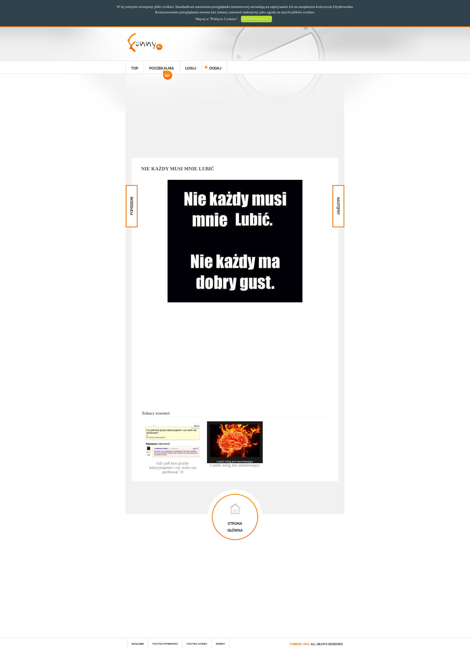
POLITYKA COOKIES (197, 643)
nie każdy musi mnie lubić (177, 168)
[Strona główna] (144, 50)
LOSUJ (190, 67)
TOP (134, 67)
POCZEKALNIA (161, 69)
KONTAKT (220, 643)
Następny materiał (337, 189)
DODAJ (215, 67)
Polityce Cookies (223, 19)
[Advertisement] (235, 117)
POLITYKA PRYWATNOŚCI (165, 643)
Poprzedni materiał (131, 189)
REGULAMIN (138, 643)
